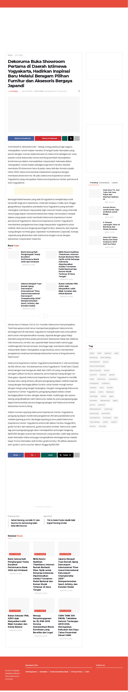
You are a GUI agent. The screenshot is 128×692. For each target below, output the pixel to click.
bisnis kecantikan (97, 366)
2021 (99, 353)
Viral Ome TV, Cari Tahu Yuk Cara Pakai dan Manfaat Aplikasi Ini (111, 194)
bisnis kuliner (95, 370)
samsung (108, 409)
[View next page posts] (46, 316)
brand (106, 370)
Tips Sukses (95, 422)
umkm (105, 422)
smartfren (106, 413)
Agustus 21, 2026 (28, 265)
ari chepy (14, 91)
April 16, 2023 (27, 91)
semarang (94, 413)
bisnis (105, 362)
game (112, 375)
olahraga (94, 396)
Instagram (94, 383)
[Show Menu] (6, 3)
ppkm (115, 401)
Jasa (102, 388)
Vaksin (114, 422)
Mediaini (110, 392)
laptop (92, 392)
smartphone (95, 418)
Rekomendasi (95, 409)
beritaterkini (95, 362)
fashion (103, 375)
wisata (93, 426)
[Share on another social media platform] (77, 138)
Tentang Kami (31, 672)
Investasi (106, 383)
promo (92, 405)
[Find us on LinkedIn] (105, 671)
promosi (101, 405)
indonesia (113, 379)
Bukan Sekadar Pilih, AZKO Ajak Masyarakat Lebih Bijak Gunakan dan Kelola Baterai (68, 289)
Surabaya (107, 418)
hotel (92, 379)
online (103, 396)
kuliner (110, 388)
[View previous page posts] (41, 316)
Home (10, 55)
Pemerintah (105, 401)
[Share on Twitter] (71, 138)
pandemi (93, 401)
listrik (101, 392)
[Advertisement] (43, 191)
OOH (87, 672)
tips (116, 418)
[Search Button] (122, 3)
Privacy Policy (76, 672)
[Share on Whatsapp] (64, 138)
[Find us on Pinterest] (110, 671)
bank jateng (106, 357)
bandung (93, 357)
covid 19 (93, 375)
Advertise (43, 672)
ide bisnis (101, 379)
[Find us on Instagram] (101, 671)
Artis (116, 353)
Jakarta (93, 388)
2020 (92, 353)
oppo (111, 396)
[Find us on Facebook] (97, 671)
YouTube (102, 426)
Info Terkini (19, 55)
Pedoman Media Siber (59, 672)
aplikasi (108, 353)
